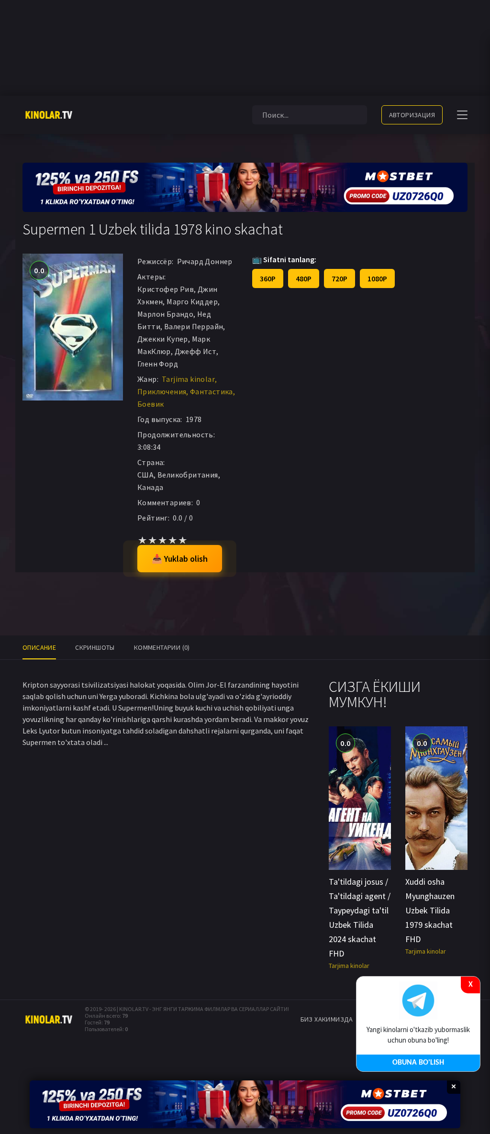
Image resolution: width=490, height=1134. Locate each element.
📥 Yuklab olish (180, 558)
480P (304, 278)
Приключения (161, 391)
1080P (377, 278)
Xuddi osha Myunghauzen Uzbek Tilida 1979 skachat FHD (430, 910)
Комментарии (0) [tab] (162, 647)
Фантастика (211, 391)
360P (268, 278)
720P (339, 278)
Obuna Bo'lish (418, 1063)
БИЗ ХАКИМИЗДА (327, 1019)
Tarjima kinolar (188, 379)
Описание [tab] (39, 647)
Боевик (150, 404)
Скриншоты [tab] (95, 647)
